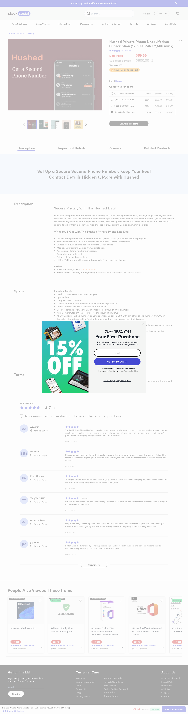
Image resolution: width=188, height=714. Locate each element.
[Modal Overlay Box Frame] (94, 357)
